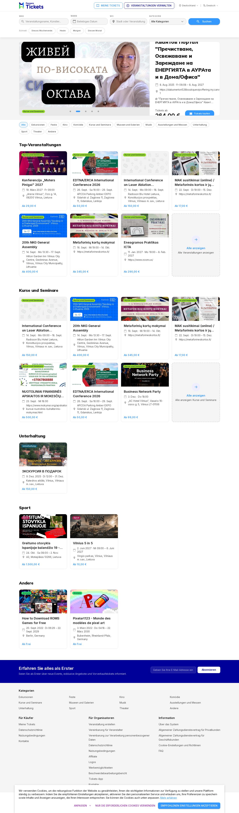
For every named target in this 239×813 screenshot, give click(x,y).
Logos (92, 762)
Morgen (77, 30)
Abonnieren (209, 669)
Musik (123, 702)
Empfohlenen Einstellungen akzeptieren (189, 805)
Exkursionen (26, 697)
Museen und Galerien (81, 702)
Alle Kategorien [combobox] (160, 21)
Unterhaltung (26, 708)
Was (21, 16)
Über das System (168, 724)
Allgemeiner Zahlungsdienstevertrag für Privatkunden (189, 729)
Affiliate (93, 756)
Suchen (207, 21)
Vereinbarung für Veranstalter (106, 729)
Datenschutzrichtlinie (31, 729)
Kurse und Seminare (30, 702)
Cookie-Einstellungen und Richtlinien (180, 745)
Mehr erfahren (168, 797)
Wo (112, 16)
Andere (174, 708)
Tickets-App (96, 778)
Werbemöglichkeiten (101, 767)
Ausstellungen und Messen (185, 702)
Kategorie (155, 16)
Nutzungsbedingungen (32, 735)
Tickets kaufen (202, 113)
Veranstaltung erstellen (102, 724)
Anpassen (83, 806)
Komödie (175, 697)
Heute (63, 30)
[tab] (70, 111)
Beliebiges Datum (87, 21)
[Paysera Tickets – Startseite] (31, 5)
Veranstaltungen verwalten (148, 5)
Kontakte (24, 741)
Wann (74, 16)
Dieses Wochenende (42, 30)
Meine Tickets (108, 5)
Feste (72, 697)
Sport (72, 708)
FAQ (161, 750)
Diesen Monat (95, 30)
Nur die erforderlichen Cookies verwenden (125, 805)
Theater (124, 708)
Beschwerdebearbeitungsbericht (108, 773)
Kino (122, 697)
